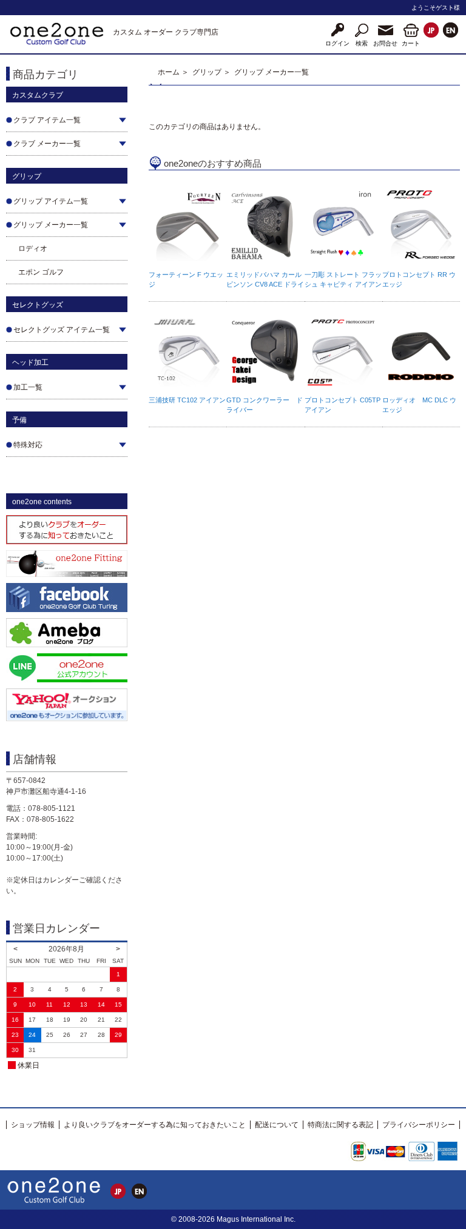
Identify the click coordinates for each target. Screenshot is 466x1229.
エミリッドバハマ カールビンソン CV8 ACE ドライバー (265, 284)
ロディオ (32, 248)
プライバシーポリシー (418, 1125)
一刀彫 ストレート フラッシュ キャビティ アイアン (343, 279)
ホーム (169, 72)
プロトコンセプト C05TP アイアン (342, 404)
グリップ (206, 72)
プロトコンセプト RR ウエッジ (419, 279)
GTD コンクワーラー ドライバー (264, 404)
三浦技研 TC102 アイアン (187, 400)
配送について (277, 1125)
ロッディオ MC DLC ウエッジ (419, 404)
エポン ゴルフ (41, 272)
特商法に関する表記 (340, 1125)
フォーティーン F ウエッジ (186, 279)
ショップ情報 (33, 1125)
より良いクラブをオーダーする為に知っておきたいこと (155, 1125)
